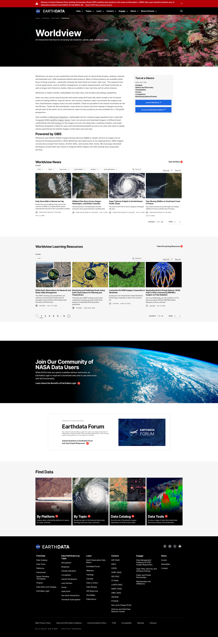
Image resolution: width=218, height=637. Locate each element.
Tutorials (89, 579)
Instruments (41, 572)
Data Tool (63, 169)
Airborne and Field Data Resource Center (120, 610)
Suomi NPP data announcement (98, 5)
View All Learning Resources (168, 246)
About (133, 11)
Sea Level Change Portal (121, 605)
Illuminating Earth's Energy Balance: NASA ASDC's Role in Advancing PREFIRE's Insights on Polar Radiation (163, 292)
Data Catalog (41, 560)
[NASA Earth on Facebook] (165, 546)
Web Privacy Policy (43, 623)
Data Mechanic (109, 169)
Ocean (64, 587)
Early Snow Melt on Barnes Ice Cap (49, 201)
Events (164, 560)
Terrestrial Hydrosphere (70, 599)
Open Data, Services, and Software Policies (146, 570)
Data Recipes (91, 587)
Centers (110, 11)
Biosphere (65, 567)
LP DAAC (115, 580)
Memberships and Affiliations (143, 582)
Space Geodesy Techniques (42, 577)
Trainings (90, 574)
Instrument (78, 169)
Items (171, 221)
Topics (88, 11)
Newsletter (165, 564)
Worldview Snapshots (59, 117)
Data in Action (92, 583)
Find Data (45, 18)
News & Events (147, 11)
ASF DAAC (115, 560)
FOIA (114, 623)
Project (94, 169)
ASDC (113, 564)
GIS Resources (92, 591)
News (164, 556)
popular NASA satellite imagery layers (54, 120)
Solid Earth (65, 591)
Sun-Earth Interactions (70, 595)
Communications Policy (96, 623)
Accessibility (126, 623)
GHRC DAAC (116, 572)
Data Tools (55, 18)
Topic (50, 169)
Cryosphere (66, 575)
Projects (39, 583)
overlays (58, 123)
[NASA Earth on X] (175, 546)
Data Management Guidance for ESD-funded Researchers (144, 562)
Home (37, 18)
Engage (122, 11)
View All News (174, 162)
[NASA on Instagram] (170, 546)
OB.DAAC (115, 597)
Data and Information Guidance (69, 623)
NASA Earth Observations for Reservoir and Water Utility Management (53, 291)
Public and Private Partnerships (143, 576)
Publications (91, 599)
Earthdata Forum (93, 566)
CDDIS (114, 568)
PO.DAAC (115, 601)
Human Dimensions (69, 579)
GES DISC (115, 576)
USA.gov (153, 623)
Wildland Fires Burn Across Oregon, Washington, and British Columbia (86, 202)
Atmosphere (66, 563)
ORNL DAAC (116, 593)
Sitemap (140, 623)
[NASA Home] (38, 11)
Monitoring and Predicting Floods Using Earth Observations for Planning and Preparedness (88, 292)
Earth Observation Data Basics (95, 561)
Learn (99, 11)
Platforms (40, 568)
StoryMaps (90, 595)
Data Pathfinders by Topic (70, 557)
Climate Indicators (68, 571)
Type (39, 169)
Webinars (90, 570)
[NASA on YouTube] (180, 546)
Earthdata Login (42, 591)
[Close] (181, 3)
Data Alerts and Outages (46, 587)
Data (78, 11)
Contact (164, 568)
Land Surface (66, 583)
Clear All (178, 170)
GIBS (86, 138)
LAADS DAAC (116, 584)
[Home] (54, 10)
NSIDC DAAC (116, 589)
